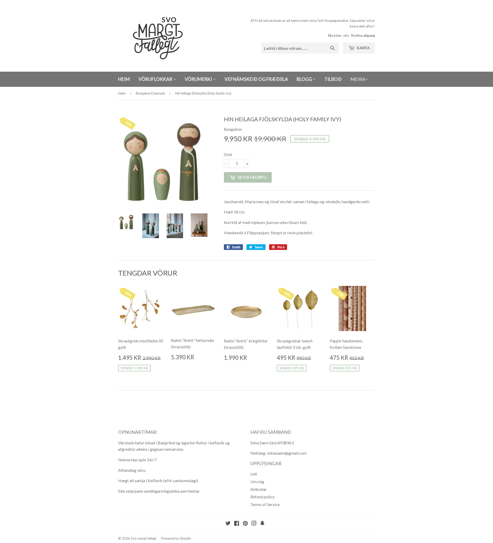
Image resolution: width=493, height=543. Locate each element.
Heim (124, 79)
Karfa (363, 47)
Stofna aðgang (363, 35)
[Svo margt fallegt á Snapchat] (262, 523)
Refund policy (262, 496)
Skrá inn (334, 35)
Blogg (305, 79)
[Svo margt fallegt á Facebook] (236, 523)
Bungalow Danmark (150, 93)
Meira (357, 79)
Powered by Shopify (176, 538)
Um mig (257, 481)
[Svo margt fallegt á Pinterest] (245, 523)
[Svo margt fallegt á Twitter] (228, 523)
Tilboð (333, 79)
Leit (253, 473)
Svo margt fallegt (143, 538)
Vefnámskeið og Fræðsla (256, 79)
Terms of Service (265, 504)
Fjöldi (228, 154)
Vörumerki (199, 79)
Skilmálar (258, 489)
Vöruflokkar (155, 79)
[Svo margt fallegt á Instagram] (254, 523)
